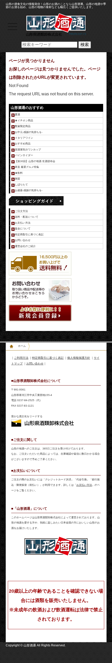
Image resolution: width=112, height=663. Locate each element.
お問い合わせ (22, 240)
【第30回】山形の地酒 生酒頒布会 (35, 161)
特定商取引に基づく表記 (29, 234)
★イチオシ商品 (24, 120)
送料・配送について (26, 216)
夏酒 (17, 114)
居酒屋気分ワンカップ (28, 149)
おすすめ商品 (22, 143)
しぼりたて (21, 184)
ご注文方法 (21, 211)
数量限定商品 (22, 126)
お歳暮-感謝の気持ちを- (28, 190)
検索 (84, 44)
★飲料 (19, 172)
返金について (22, 228)
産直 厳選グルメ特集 (27, 166)
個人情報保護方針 (78, 357)
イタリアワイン (24, 137)
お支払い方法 (22, 222)
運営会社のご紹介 (25, 246)
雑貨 (17, 178)
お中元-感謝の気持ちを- (28, 132)
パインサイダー (24, 155)
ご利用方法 (21, 357)
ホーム (22, 345)
